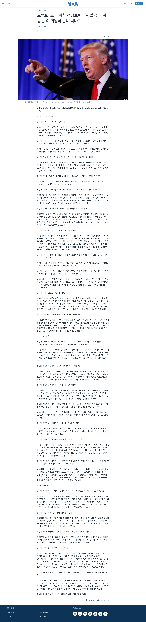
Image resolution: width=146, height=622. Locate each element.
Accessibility (44, 612)
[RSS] (95, 614)
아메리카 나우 (41, 10)
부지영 (39, 26)
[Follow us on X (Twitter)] (80, 614)
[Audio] (125, 3)
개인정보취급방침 (45, 616)
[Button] (106, 36)
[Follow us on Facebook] (75, 614)
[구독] (105, 614)
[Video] (131, 3)
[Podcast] (100, 614)
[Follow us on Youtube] (85, 614)
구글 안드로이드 (11, 612)
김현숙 (44, 26)
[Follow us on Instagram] (90, 614)
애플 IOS (9, 616)
